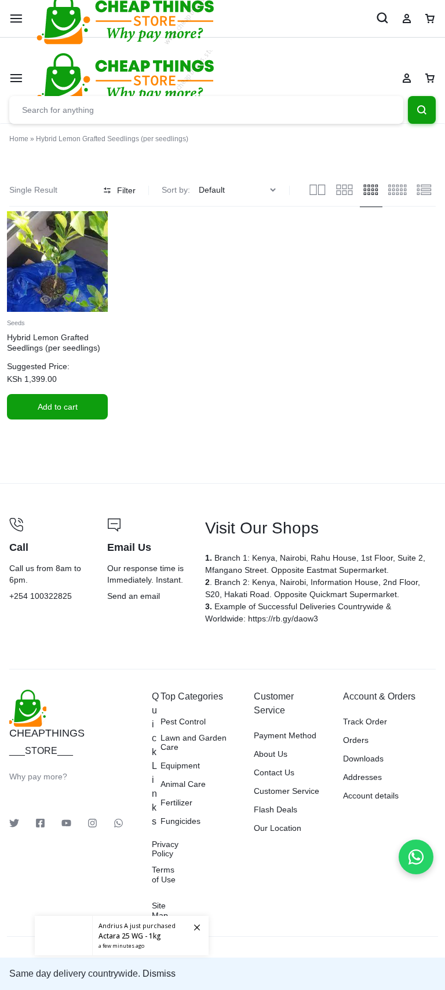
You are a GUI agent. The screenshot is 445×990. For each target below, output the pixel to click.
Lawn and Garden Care (194, 742)
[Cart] (430, 78)
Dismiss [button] (159, 973)
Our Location (277, 828)
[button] (57, 406)
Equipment (180, 765)
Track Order (365, 721)
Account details (371, 795)
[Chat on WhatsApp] (416, 857)
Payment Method (285, 735)
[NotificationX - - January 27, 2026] (122, 935)
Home (18, 139)
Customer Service (286, 791)
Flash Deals (275, 809)
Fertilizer (176, 802)
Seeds (16, 322)
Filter (126, 190)
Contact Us (274, 772)
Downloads (363, 758)
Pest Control (183, 721)
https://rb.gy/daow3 (283, 618)
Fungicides (180, 821)
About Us (270, 754)
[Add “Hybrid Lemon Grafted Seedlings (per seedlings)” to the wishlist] (69, 300)
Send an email (147, 560)
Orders (356, 740)
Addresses (362, 777)
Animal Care (183, 784)
